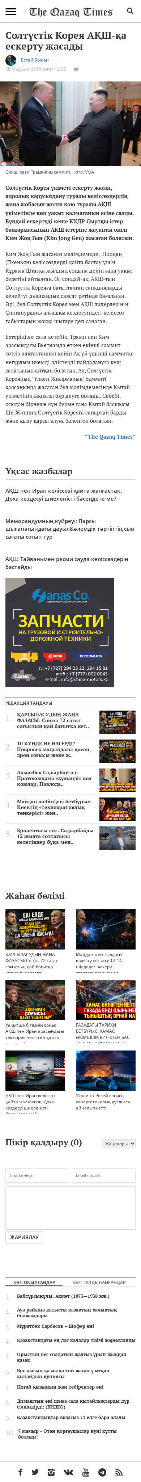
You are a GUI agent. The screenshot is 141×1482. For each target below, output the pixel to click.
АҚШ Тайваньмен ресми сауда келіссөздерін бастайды (66, 562)
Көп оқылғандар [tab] (34, 1282)
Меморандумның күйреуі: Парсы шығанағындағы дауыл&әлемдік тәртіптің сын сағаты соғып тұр (69, 528)
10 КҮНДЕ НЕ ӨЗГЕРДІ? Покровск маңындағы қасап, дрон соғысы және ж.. (54, 749)
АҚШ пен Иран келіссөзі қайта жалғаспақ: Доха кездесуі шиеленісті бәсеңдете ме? (63, 494)
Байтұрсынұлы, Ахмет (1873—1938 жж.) (63, 1296)
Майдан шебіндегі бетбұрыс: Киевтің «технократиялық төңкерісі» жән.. (54, 807)
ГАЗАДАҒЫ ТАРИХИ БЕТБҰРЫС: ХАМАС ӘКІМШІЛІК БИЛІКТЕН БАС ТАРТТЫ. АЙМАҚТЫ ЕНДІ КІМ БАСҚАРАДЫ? (103, 1037)
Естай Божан (35, 60)
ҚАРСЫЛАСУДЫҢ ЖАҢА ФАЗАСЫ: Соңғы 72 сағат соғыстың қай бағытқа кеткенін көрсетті (31, 963)
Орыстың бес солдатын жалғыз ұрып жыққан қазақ (72, 1357)
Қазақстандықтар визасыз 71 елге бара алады (71, 1417)
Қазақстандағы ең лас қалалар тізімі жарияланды (76, 1340)
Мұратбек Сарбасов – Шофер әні (55, 1326)
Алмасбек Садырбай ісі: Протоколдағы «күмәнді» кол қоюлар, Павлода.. (54, 778)
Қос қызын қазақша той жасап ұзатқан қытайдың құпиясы (63, 1373)
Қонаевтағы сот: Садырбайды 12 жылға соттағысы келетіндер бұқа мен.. (55, 836)
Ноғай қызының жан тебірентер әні (60, 1387)
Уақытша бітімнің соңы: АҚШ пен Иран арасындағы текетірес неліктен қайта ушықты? (34, 1034)
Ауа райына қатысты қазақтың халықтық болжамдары (67, 1312)
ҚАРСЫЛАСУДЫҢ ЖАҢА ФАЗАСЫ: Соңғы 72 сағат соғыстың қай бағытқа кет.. (53, 720)
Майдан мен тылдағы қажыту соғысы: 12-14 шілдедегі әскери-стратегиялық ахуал (99, 963)
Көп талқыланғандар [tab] (98, 1282)
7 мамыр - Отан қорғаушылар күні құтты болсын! (67, 1434)
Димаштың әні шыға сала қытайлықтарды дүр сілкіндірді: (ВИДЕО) (73, 1404)
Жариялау (24, 1237)
